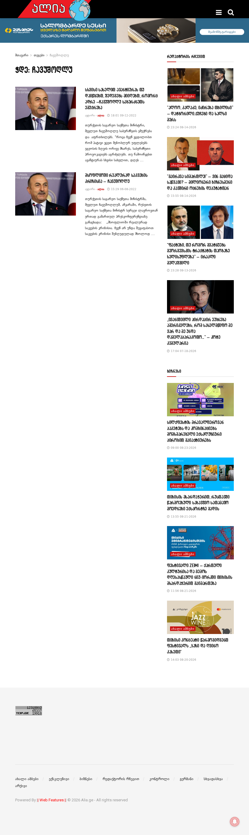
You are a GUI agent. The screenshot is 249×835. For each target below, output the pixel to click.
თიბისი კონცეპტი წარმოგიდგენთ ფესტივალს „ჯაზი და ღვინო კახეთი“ (197, 645)
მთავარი (21, 55)
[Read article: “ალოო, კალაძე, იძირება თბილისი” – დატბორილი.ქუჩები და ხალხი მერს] (200, 85)
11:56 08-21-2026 (183, 590)
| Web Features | (52, 800)
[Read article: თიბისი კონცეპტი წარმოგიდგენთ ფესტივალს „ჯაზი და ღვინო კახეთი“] (200, 617)
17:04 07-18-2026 (183, 351)
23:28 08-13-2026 (183, 270)
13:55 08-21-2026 (183, 516)
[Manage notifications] (235, 822)
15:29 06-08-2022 (123, 189)
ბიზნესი (86, 779)
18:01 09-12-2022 (123, 115)
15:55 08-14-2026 (183, 195)
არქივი (21, 786)
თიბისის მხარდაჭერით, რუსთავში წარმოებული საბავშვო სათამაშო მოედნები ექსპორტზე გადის (198, 502)
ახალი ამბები (182, 96)
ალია (100, 115)
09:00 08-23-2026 (183, 447)
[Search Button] (231, 12)
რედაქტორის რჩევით (121, 779)
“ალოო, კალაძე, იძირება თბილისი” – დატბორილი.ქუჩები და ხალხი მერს (200, 113)
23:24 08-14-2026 (183, 127)
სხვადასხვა (213, 779)
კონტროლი (159, 779)
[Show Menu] (219, 12)
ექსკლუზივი (59, 779)
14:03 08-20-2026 (183, 659)
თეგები (39, 55)
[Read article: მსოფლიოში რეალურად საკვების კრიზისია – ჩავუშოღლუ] (45, 194)
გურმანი (186, 779)
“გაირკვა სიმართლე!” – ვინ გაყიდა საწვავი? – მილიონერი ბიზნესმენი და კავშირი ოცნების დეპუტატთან (200, 182)
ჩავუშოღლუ (59, 55)
